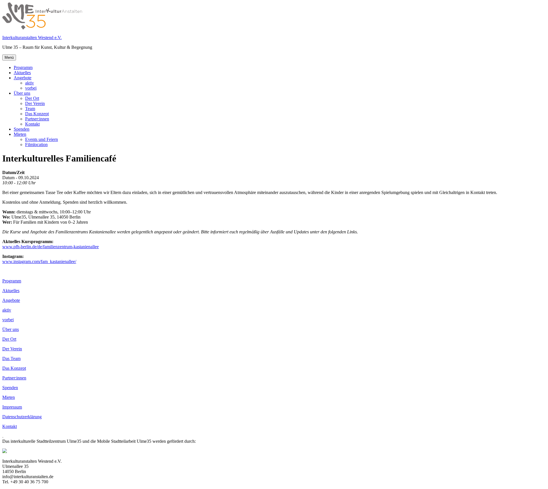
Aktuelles (22, 72)
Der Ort (32, 98)
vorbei (31, 88)
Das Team (11, 358)
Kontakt (32, 124)
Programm (23, 67)
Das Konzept (37, 113)
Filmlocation (36, 144)
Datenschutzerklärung (22, 416)
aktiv (29, 82)
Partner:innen (37, 118)
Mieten (20, 134)
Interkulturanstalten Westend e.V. (32, 37)
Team (30, 108)
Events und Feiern (41, 139)
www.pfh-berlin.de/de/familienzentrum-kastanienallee (50, 246)
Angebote (22, 77)
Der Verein (35, 103)
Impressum (12, 407)
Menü (9, 57)
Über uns (22, 93)
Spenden (21, 129)
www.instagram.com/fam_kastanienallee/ (39, 261)
